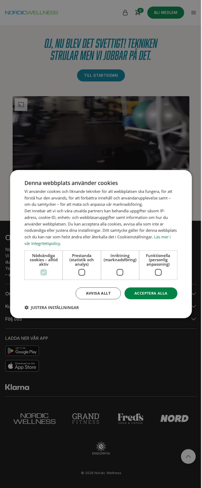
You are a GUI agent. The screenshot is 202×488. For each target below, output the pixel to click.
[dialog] (101, 244)
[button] (51, 307)
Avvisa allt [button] (98, 293)
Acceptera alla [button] (151, 293)
